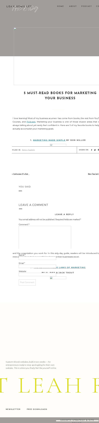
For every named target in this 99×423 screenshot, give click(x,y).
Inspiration (31, 150)
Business (24, 150)
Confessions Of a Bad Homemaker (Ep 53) (27, 174)
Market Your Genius (50, 412)
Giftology (49, 352)
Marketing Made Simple (49, 140)
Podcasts (31, 122)
